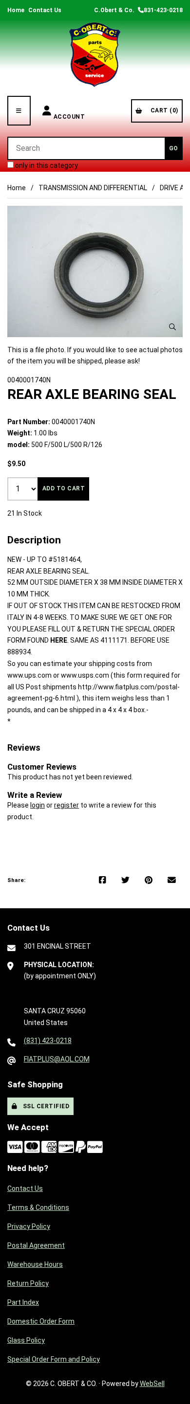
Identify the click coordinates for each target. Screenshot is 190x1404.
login (37, 805)
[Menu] (19, 111)
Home (15, 10)
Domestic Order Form (41, 1321)
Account (69, 110)
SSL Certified (44, 1106)
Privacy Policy (28, 1226)
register (66, 805)
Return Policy (28, 1283)
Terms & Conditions (38, 1207)
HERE (58, 640)
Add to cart (63, 488)
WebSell (152, 1383)
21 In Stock (24, 513)
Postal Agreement (36, 1245)
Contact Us (44, 10)
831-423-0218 (163, 10)
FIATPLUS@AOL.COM (57, 1059)
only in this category (46, 165)
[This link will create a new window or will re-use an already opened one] (102, 880)
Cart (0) (162, 110)
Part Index (23, 1302)
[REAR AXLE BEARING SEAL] (95, 271)
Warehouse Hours (35, 1264)
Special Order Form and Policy (53, 1359)
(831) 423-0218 (48, 1040)
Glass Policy (26, 1340)
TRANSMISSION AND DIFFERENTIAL (92, 188)
